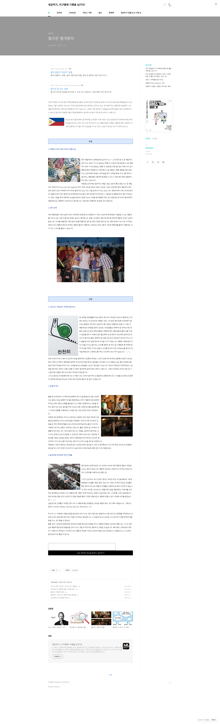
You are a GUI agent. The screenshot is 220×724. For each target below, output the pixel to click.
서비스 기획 (87, 12)
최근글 (148, 138)
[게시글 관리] (59, 570)
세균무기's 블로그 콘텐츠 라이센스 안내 (158, 86)
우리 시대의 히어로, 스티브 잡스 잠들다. (64, 586)
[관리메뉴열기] (216, 4)
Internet (54, 582)
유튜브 (163, 162)
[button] (109, 674)
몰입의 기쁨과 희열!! (58, 592)
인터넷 (59, 12)
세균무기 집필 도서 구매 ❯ (131, 12)
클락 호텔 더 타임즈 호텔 (61, 72)
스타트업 (72, 12)
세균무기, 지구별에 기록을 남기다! (66, 4)
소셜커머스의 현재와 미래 (59, 598)
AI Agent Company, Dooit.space (58, 682)
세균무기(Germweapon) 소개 (155, 83)
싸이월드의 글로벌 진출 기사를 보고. (63, 589)
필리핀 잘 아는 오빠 (59, 88)
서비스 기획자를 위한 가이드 (154, 80)
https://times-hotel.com (59, 69)
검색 (164, 4)
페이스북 (148, 162)
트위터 (158, 162)
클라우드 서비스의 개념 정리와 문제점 (63, 595)
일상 (100, 12)
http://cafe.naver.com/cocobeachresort (65, 85)
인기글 (154, 138)
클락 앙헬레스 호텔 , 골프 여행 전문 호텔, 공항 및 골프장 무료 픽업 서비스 (79, 75)
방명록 (111, 12)
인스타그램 (153, 162)
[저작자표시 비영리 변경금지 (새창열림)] (75, 570)
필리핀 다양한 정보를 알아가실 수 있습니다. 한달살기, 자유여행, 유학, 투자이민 (81, 91)
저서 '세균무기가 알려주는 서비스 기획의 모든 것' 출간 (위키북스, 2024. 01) (158, 75)
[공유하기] (56, 570)
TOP (170, 683)
